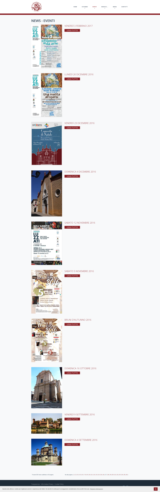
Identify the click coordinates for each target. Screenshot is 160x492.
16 (103, 474)
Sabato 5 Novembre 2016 (79, 271)
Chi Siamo (85, 7)
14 (98, 474)
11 (91, 474)
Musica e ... (104, 7)
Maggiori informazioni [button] (96, 489)
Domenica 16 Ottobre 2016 (80, 368)
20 (112, 474)
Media (115, 7)
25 (124, 474)
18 (108, 474)
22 (117, 474)
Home (75, 7)
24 (122, 474)
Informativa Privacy (47, 484)
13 (96, 474)
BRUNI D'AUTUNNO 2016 (77, 319)
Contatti (124, 7)
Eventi (94, 7)
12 (94, 474)
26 (126, 474)
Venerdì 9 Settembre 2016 (79, 414)
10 (89, 474)
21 (115, 474)
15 (101, 474)
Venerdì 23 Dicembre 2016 (79, 123)
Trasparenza (35, 484)
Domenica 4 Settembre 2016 (80, 439)
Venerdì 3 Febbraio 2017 (78, 25)
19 (110, 474)
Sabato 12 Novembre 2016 (79, 222)
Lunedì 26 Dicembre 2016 (79, 74)
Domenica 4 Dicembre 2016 (80, 171)
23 (119, 474)
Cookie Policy (59, 484)
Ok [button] (155, 489)
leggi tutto (72, 30)
